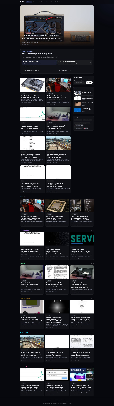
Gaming (42, 1)
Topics (66, 399)
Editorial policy (57, 399)
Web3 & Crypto (79, 128)
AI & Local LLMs (87, 120)
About (93, 1)
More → (92, 197)
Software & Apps (79, 125)
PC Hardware (78, 120)
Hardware (35, 1)
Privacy (62, 399)
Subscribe (89, 82)
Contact (51, 399)
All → (92, 88)
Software (52, 1)
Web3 (56, 1)
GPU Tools (29, 1)
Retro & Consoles (86, 122)
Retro (47, 1)
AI (39, 1)
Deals (61, 1)
